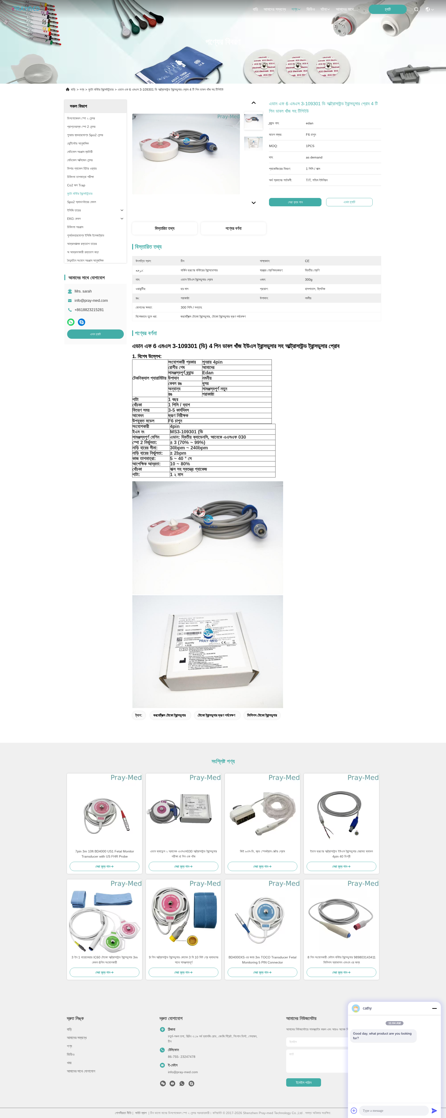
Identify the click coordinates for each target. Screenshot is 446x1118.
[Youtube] (172, 1085)
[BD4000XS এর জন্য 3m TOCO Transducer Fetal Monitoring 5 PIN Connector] (262, 917)
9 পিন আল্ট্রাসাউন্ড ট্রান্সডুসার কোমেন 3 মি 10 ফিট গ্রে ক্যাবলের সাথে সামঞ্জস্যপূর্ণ (183, 959)
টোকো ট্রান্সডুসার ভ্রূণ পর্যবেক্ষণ (216, 715)
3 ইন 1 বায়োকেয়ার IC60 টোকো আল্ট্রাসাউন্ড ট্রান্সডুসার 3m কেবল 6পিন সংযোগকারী (105, 959)
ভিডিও (311, 9)
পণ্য (294, 9)
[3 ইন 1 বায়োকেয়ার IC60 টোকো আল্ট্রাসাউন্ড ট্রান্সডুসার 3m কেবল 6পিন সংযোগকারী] (104, 917)
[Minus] (434, 1008)
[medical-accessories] (191, 1085)
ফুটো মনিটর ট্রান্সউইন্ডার (101, 89)
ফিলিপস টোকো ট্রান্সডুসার (262, 715)
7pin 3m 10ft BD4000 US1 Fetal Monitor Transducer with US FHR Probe (104, 853)
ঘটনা (324, 9)
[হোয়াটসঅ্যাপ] (71, 322)
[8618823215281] (182, 1085)
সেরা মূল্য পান (295, 202)
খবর (69, 1063)
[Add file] (354, 1110)
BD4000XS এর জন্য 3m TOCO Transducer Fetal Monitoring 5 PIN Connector (262, 959)
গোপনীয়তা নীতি (123, 1113)
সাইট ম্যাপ (141, 1113)
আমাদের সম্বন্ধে (275, 9)
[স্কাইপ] (81, 322)
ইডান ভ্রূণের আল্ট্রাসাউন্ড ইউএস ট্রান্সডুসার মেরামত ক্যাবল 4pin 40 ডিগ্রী (341, 853)
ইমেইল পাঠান (304, 1083)
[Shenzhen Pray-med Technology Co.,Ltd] (25, 9)
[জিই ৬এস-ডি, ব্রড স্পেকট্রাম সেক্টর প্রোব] (262, 811)
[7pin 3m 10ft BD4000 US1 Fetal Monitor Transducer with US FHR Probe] (104, 811)
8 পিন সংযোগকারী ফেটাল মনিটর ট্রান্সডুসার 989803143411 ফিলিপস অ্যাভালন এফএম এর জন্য (342, 959)
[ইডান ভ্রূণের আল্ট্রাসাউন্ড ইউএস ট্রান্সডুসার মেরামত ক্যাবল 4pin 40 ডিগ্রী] (341, 811)
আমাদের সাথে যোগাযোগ (347, 9)
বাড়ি (255, 9)
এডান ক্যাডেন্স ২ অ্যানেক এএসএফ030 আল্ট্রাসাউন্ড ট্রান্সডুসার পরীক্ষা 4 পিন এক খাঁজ (183, 853)
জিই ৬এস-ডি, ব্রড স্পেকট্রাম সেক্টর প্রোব (262, 851)
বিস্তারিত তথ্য (164, 228)
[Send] (434, 1110)
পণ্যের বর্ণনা (233, 228)
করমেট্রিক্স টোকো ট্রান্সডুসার (169, 715)
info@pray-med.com (91, 301)
